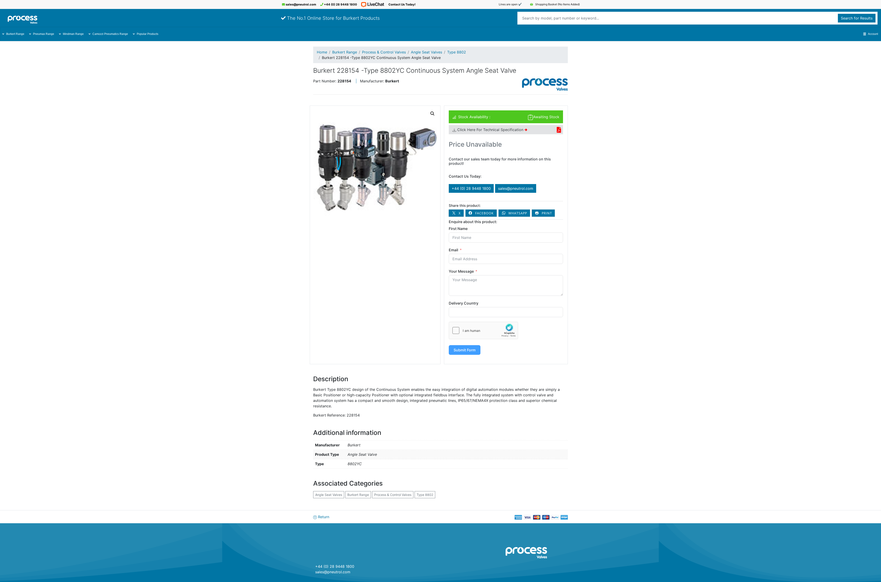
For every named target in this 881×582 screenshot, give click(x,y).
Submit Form (465, 350)
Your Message (461, 271)
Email (453, 250)
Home (322, 52)
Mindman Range (73, 34)
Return (323, 517)
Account (873, 34)
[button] (432, 113)
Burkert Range (15, 34)
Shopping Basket (557, 4)
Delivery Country (463, 303)
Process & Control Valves (384, 52)
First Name (458, 228)
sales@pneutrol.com (300, 4)
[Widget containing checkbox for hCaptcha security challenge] (483, 330)
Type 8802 (456, 52)
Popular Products (147, 34)
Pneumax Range (43, 34)
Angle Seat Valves (426, 52)
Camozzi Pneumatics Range (110, 34)
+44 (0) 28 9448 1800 (340, 4)
